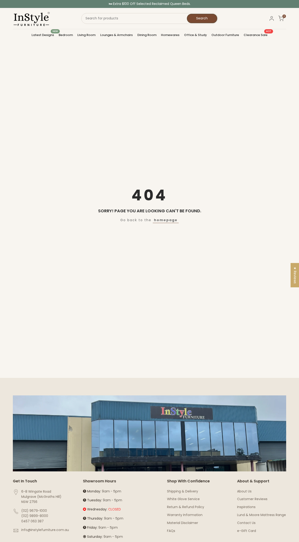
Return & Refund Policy (185, 507)
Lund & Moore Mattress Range (261, 515)
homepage (166, 220)
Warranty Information (185, 515)
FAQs (171, 530)
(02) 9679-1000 (34, 510)
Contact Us (246, 522)
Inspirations (246, 507)
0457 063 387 (32, 521)
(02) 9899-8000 (34, 515)
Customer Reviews (252, 499)
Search (202, 18)
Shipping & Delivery (182, 491)
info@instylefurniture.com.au (45, 530)
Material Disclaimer (182, 522)
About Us (244, 491)
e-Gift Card (246, 530)
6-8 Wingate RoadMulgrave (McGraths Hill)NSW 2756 (41, 496)
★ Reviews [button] (295, 275)
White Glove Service (183, 499)
